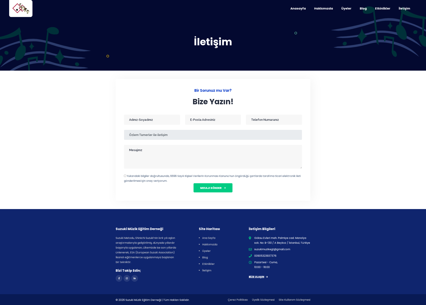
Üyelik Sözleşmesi (263, 300)
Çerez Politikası (238, 300)
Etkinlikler (382, 8)
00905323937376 (265, 256)
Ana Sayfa (208, 238)
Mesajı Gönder (210, 188)
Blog (363, 8)
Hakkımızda (323, 8)
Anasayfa (298, 8)
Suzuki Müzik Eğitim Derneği (143, 300)
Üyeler (346, 8)
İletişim (404, 8)
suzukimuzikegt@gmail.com (272, 249)
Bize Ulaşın (256, 277)
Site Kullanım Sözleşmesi (294, 300)
